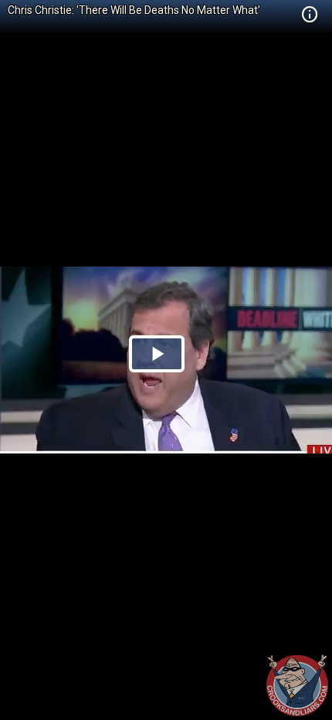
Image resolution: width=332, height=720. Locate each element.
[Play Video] (157, 353)
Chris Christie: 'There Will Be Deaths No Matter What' (134, 10)
